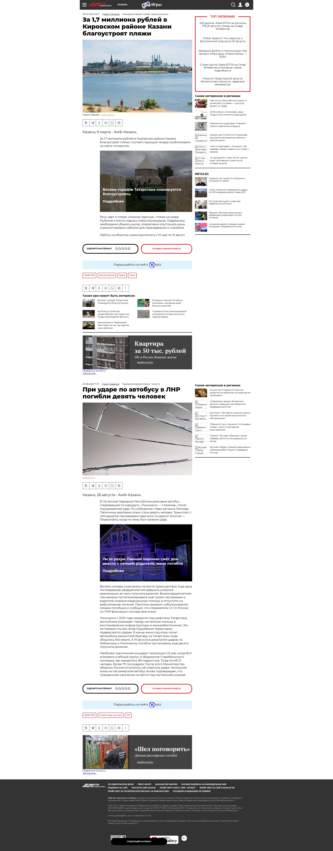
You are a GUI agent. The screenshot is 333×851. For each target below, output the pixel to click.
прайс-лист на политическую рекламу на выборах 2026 (138, 791)
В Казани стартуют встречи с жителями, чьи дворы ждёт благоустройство (167, 303)
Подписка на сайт (118, 788)
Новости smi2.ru (94, 370)
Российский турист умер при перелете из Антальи (225, 202)
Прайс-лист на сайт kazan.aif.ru (217, 788)
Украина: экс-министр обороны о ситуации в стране (227, 179)
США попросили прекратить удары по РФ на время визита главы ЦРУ (228, 191)
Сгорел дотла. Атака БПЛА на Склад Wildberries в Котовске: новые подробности (223, 67)
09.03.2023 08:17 (91, 14)
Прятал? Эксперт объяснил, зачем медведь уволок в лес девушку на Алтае (228, 438)
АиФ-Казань (107, 114)
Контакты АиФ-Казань (144, 788)
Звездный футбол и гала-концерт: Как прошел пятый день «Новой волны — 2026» (222, 53)
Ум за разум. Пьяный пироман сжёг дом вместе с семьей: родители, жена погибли (143, 561)
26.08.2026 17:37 (91, 384)
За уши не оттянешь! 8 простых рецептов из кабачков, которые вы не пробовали (230, 393)
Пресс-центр (144, 784)
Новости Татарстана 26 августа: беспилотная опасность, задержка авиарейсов (223, 81)
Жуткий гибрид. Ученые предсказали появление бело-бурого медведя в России (230, 450)
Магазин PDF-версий (166, 784)
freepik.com (89, 477)
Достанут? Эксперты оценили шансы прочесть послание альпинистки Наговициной (230, 415)
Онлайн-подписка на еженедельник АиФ (203, 784)
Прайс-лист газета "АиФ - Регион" (178, 788)
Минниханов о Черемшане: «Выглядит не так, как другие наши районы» (113, 325)
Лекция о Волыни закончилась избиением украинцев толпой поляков (225, 215)
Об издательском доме (121, 784)
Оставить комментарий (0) (166, 249)
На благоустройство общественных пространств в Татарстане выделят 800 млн (113, 314)
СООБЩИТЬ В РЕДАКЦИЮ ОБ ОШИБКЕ (192, 791)
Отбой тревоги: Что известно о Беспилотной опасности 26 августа (222, 40)
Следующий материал (139, 841)
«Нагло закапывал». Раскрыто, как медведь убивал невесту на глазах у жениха (229, 149)
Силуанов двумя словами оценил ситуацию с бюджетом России (227, 225)
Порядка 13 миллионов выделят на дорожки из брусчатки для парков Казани (169, 314)
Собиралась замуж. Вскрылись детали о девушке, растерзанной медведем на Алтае (228, 404)
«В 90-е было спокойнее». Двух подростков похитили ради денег (228, 113)
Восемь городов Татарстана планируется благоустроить (142, 191)
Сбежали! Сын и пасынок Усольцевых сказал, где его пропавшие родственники (230, 427)
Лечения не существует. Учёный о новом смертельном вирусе (228, 124)
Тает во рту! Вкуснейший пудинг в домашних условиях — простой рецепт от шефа (228, 103)
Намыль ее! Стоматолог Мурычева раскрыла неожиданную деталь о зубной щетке (228, 138)
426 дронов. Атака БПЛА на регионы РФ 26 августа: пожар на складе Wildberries (222, 26)
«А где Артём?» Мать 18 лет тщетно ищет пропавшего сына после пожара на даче (228, 160)
